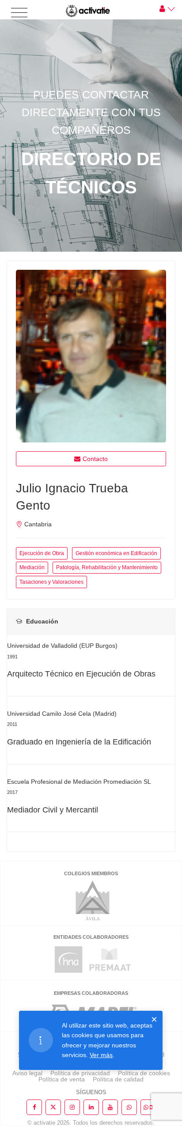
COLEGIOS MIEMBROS (91, 873)
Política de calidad (118, 1079)
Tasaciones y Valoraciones (51, 582)
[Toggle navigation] (19, 13)
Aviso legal (27, 1073)
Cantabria (38, 524)
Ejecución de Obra (41, 553)
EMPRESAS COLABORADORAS (91, 993)
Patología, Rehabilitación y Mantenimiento (107, 567)
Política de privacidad (80, 1073)
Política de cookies (144, 1073)
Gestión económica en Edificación (116, 553)
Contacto (95, 458)
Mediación (32, 567)
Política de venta (61, 1079)
